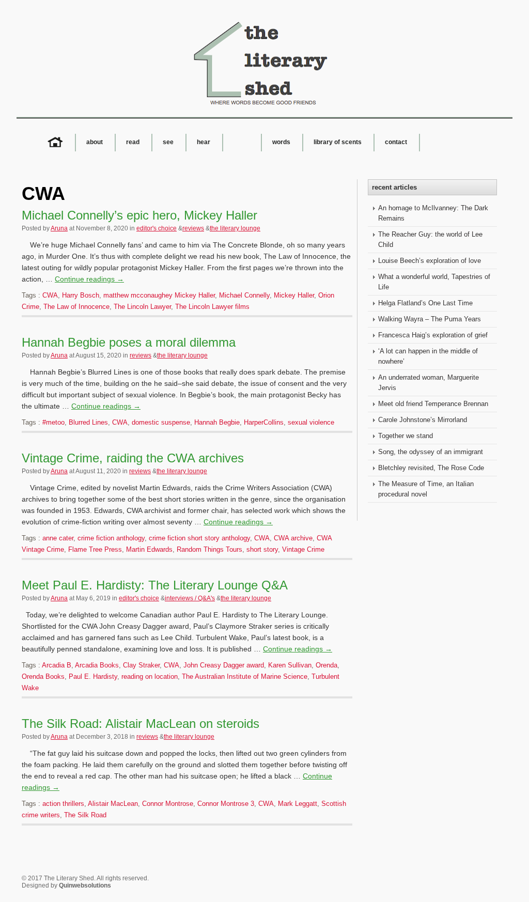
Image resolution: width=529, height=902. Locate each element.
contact (396, 142)
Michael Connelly (244, 295)
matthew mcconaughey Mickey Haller (159, 295)
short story (262, 549)
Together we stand (405, 436)
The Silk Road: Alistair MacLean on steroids (140, 723)
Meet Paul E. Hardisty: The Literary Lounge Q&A (155, 585)
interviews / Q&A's (190, 598)
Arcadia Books (97, 665)
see (168, 142)
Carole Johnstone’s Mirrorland (422, 420)
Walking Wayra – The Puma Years (429, 319)
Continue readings (89, 279)
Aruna (59, 228)
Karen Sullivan (290, 665)
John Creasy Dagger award (223, 665)
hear (203, 142)
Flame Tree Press (95, 549)
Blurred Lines (88, 422)
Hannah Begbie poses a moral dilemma (129, 342)
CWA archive (293, 538)
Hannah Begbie (217, 422)
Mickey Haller (294, 295)
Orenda (326, 665)
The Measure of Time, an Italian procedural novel (426, 489)
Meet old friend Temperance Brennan (433, 404)
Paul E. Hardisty (93, 676)
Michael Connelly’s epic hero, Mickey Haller (139, 215)
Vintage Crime (303, 549)
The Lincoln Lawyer (142, 306)
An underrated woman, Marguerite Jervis (428, 383)
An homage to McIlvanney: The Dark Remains (433, 213)
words (281, 142)
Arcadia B (56, 665)
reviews (193, 228)
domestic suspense (161, 422)
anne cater (57, 538)
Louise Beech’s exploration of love (429, 261)
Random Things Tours (209, 549)
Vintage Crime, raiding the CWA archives (133, 458)
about (94, 142)
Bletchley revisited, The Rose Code (431, 468)
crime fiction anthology (111, 538)
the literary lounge (235, 228)
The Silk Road (85, 815)
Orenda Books (43, 676)
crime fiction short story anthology (199, 538)
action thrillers (63, 803)
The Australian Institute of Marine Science (244, 676)
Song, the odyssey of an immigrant (430, 452)
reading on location (149, 676)
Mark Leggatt (297, 803)
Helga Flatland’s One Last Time (425, 303)
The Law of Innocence (76, 306)
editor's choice (156, 228)
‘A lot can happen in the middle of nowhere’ (428, 356)
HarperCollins (264, 422)
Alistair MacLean (113, 803)
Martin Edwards (149, 549)
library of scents (338, 142)
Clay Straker (141, 665)
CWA (50, 295)
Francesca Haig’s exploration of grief (433, 335)
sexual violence (311, 422)
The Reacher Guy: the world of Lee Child (430, 239)
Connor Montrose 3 (225, 803)
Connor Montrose (167, 803)
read (132, 142)
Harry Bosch (80, 295)
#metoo (53, 422)
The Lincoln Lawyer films (212, 306)
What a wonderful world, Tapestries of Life (434, 282)
